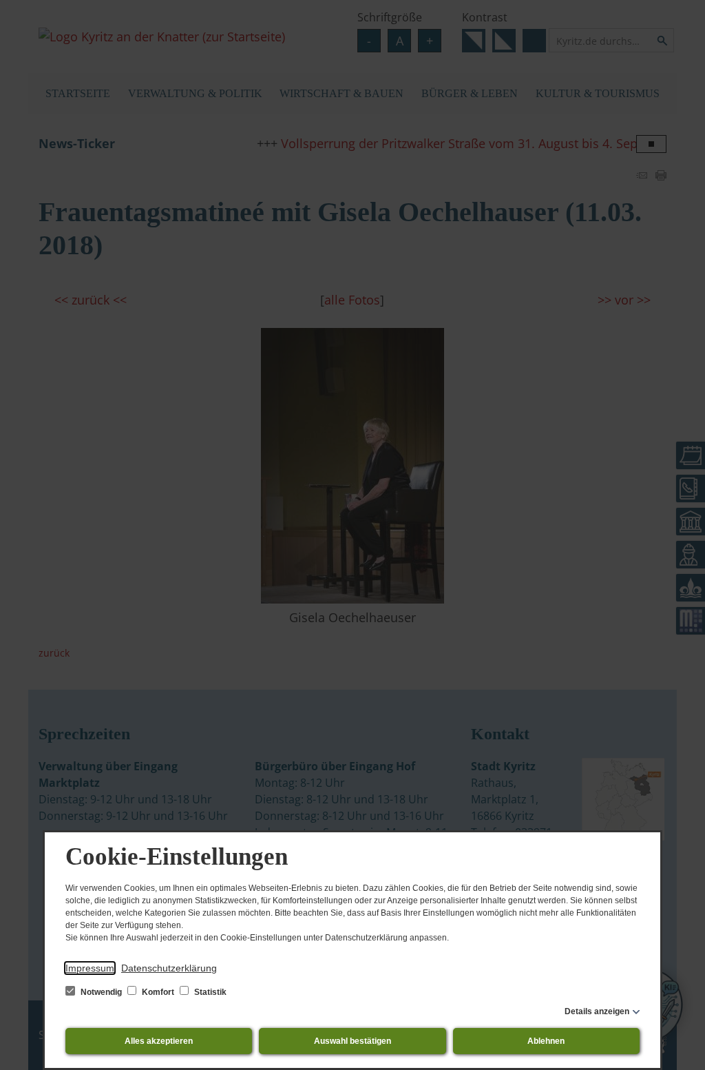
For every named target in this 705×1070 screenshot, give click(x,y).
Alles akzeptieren (159, 1041)
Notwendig (101, 992)
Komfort (158, 992)
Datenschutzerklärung (169, 968)
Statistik (209, 992)
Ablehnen (546, 1041)
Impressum (89, 968)
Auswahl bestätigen (352, 1041)
